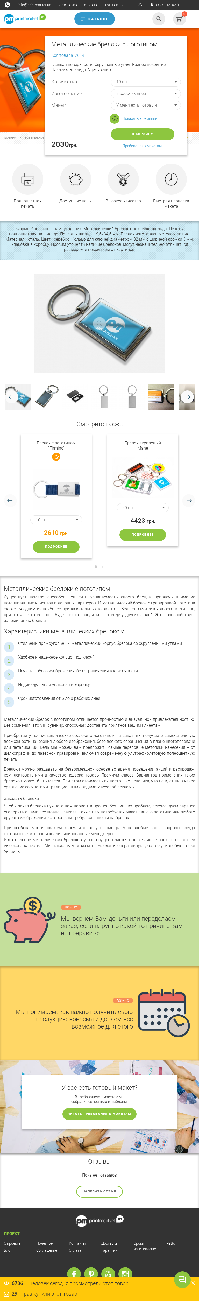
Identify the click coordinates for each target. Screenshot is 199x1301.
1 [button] (96, 566)
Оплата (75, 1250)
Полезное (44, 1243)
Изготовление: (67, 93)
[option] (56, 496)
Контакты (77, 1243)
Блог (8, 1250)
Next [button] (188, 500)
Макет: (58, 105)
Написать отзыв (100, 1191)
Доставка (109, 1243)
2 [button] (102, 567)
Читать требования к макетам (99, 1114)
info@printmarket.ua (34, 5)
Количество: (64, 82)
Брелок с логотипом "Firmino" (56, 445)
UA (139, 5)
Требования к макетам (142, 146)
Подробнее (56, 547)
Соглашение (46, 1250)
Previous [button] (10, 500)
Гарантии (109, 1250)
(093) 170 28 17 (15, 29)
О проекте (12, 1243)
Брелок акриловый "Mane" (143, 445)
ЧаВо (170, 1243)
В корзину (142, 134)
